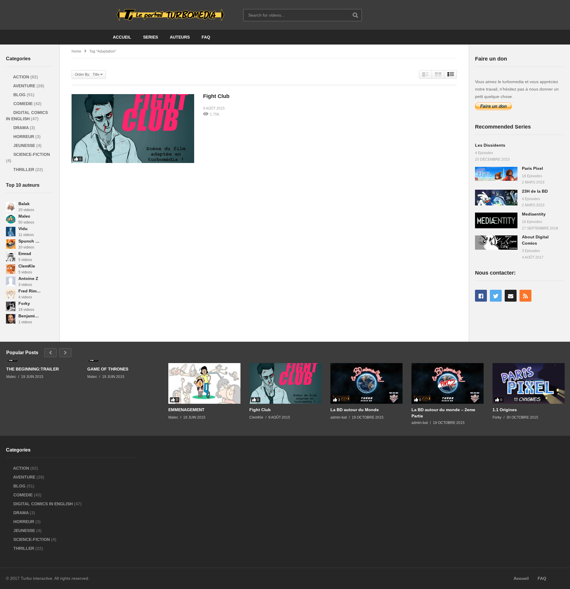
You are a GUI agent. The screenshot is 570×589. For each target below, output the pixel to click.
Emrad (24, 253)
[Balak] (10, 206)
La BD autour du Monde (354, 409)
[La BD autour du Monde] (366, 383)
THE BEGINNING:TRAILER (32, 369)
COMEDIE (23, 103)
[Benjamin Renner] (10, 319)
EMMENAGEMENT (186, 409)
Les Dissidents (490, 145)
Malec (24, 216)
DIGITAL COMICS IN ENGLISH (43, 503)
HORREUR (23, 136)
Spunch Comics (29, 241)
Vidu (23, 228)
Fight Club (216, 96)
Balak (24, 203)
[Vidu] (10, 231)
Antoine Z (28, 278)
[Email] (511, 296)
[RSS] (525, 296)
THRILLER (23, 169)
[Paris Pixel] (496, 174)
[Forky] (10, 306)
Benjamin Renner (29, 316)
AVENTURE (24, 85)
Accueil (521, 578)
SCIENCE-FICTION (31, 154)
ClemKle (26, 266)
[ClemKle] (10, 269)
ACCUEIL (122, 37)
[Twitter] (496, 296)
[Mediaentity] (496, 220)
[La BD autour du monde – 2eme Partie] (447, 383)
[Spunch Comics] (10, 244)
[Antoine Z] (10, 281)
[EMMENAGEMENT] (204, 383)
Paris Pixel (532, 168)
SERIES (150, 37)
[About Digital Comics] (496, 242)
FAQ (206, 37)
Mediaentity (534, 214)
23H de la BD (535, 191)
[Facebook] (481, 296)
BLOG (19, 94)
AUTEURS (180, 37)
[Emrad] (10, 256)
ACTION (21, 77)
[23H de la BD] (496, 197)
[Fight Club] (133, 128)
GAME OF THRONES (107, 369)
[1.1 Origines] (529, 383)
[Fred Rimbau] (10, 294)
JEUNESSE (24, 145)
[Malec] (10, 219)
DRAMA (21, 127)
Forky (24, 303)
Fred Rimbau (29, 291)
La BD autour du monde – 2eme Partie (443, 412)
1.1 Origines (505, 409)
